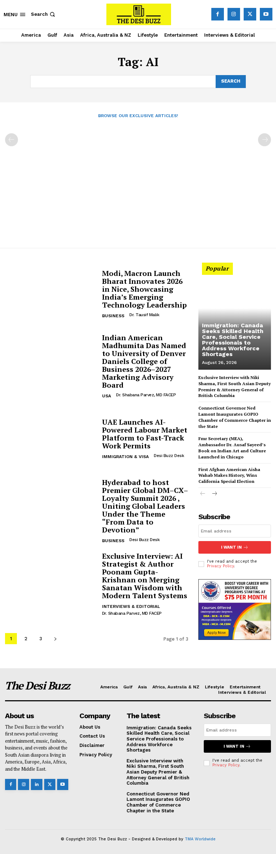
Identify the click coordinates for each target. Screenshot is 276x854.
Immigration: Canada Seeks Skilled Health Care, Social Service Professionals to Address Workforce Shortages (232, 339)
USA (106, 395)
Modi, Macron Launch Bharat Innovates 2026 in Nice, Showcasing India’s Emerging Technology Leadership (144, 289)
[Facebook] (217, 14)
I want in (231, 547)
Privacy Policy (220, 566)
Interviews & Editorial (131, 606)
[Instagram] (233, 14)
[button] (43, 14)
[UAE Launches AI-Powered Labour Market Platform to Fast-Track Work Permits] (51, 439)
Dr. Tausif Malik (144, 314)
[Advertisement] (138, 180)
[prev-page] (11, 139)
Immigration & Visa (125, 456)
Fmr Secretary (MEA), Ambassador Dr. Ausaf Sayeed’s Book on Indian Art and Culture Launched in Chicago (232, 447)
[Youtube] (266, 14)
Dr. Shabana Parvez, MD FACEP (146, 394)
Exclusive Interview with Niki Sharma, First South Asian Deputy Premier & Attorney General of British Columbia (157, 772)
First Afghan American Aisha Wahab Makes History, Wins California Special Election (229, 475)
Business (113, 315)
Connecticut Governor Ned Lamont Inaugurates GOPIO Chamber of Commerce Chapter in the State (158, 802)
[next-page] (55, 638)
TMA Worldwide (200, 839)
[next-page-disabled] (264, 139)
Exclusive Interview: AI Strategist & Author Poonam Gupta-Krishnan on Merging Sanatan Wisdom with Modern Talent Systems (144, 575)
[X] (250, 14)
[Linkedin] (36, 784)
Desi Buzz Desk (169, 455)
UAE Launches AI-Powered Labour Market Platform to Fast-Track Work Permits (144, 434)
